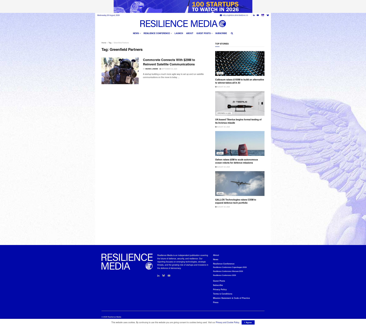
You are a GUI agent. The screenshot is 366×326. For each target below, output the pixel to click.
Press (215, 302)
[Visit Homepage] (183, 23)
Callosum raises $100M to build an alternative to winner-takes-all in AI (239, 81)
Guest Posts (203, 33)
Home (104, 42)
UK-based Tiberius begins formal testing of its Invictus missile (238, 121)
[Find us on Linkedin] (158, 275)
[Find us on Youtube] (258, 15)
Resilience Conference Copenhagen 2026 (230, 267)
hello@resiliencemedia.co (235, 15)
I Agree (248, 322)
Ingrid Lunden (151, 69)
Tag (110, 42)
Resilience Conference (157, 33)
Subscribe (221, 33)
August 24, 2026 (223, 167)
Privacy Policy (220, 289)
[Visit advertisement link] (183, 6)
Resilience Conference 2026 (224, 275)
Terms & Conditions (222, 293)
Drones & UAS (224, 113)
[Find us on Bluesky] (268, 15)
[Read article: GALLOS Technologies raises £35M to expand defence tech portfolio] (239, 183)
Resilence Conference (223, 263)
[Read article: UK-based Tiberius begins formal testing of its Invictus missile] (239, 103)
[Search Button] (232, 33)
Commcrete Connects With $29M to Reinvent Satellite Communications (169, 61)
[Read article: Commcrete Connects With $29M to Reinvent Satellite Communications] (120, 71)
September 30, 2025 (169, 69)
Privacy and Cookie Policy (227, 322)
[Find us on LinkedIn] (254, 15)
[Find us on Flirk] (263, 15)
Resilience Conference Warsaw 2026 (228, 271)
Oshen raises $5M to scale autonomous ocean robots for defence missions (236, 161)
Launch (179, 33)
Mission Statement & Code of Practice (231, 298)
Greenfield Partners (121, 42)
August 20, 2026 (223, 86)
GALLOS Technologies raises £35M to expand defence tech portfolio (235, 201)
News (136, 33)
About (189, 33)
